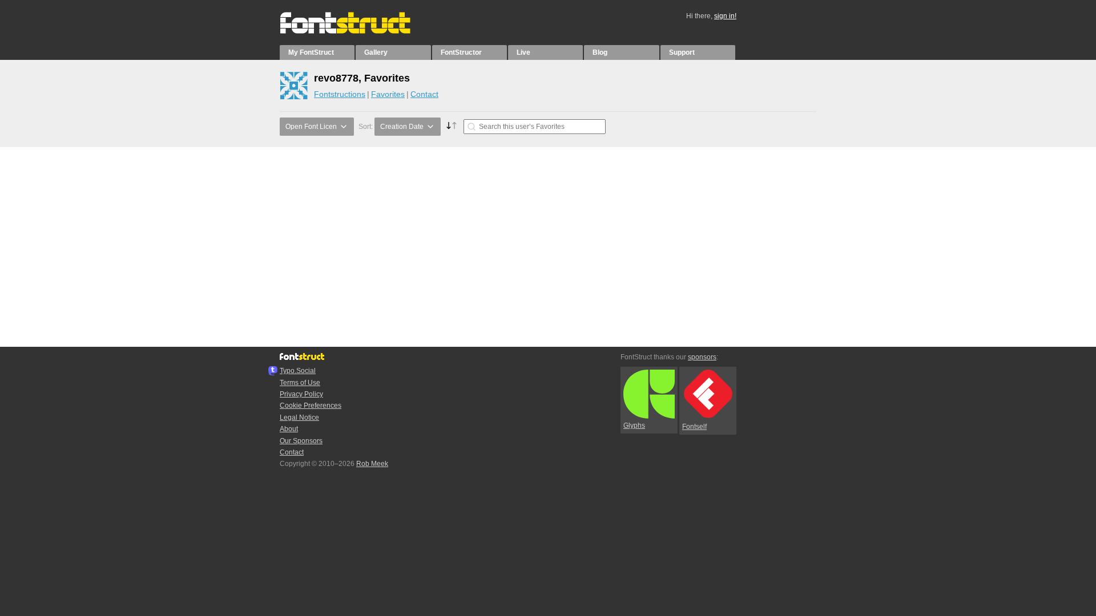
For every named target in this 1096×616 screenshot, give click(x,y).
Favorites (388, 94)
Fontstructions (339, 94)
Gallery (376, 52)
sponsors (702, 357)
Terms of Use (300, 383)
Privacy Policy (301, 394)
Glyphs (634, 425)
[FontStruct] (357, 31)
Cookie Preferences (310, 406)
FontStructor (461, 52)
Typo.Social (298, 371)
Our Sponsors (301, 441)
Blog (600, 52)
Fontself (694, 427)
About (289, 429)
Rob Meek (372, 464)
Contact (424, 94)
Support (682, 52)
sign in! (725, 16)
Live (523, 52)
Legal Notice (299, 418)
